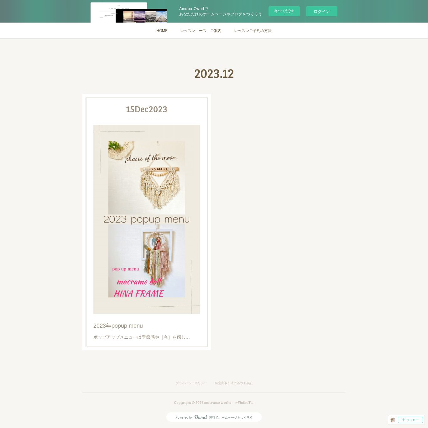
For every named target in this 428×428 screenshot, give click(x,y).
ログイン (322, 11)
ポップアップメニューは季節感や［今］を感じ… (141, 337)
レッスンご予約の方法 (253, 30)
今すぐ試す (284, 11)
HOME (162, 30)
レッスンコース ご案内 (201, 30)
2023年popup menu (118, 325)
